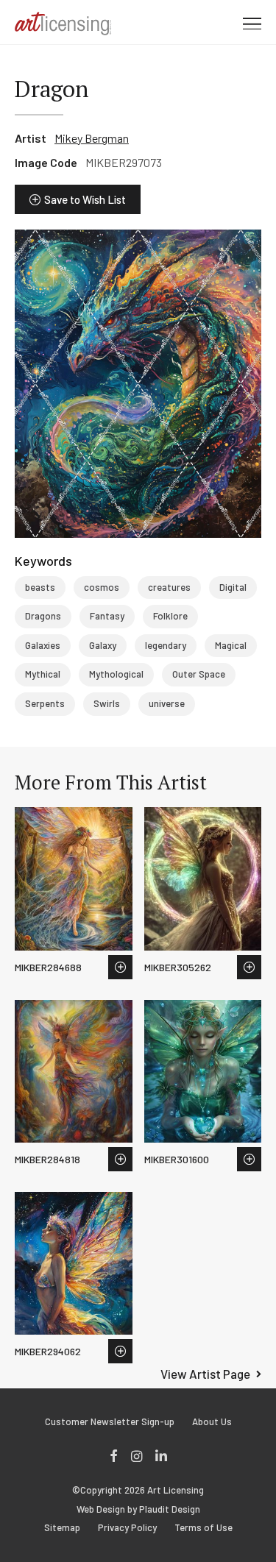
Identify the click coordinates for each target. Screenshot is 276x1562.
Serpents (45, 703)
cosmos (101, 587)
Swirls (106, 703)
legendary (165, 645)
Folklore (170, 616)
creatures (169, 587)
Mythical (42, 674)
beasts (40, 587)
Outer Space (198, 674)
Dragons (43, 616)
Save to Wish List (85, 199)
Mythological (116, 674)
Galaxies (42, 645)
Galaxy (102, 645)
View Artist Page (205, 1373)
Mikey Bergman (91, 138)
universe (167, 703)
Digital (233, 587)
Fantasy (107, 616)
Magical (231, 645)
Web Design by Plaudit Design (138, 1509)
